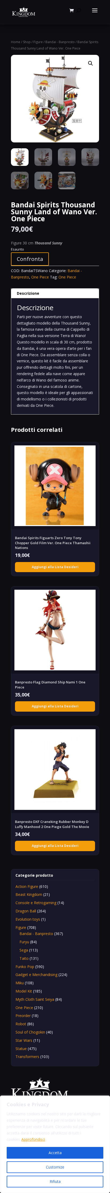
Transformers (27, 1056)
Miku (19, 982)
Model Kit (23, 991)
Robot (20, 1023)
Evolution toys (27, 919)
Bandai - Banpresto (60, 42)
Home (15, 42)
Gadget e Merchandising (36, 974)
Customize (55, 1167)
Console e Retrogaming (35, 902)
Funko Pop (24, 966)
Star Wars (23, 1040)
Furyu (24, 941)
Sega (23, 950)
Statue (21, 1048)
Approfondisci (33, 1139)
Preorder (23, 1015)
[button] (90, 63)
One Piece (40, 277)
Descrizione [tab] (28, 293)
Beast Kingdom (28, 894)
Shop (27, 42)
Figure (38, 42)
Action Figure (26, 886)
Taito (24, 958)
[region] (55, 1144)
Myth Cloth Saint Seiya (34, 999)
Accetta (55, 1152)
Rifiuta (55, 1181)
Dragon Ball (25, 910)
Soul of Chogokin (30, 1032)
